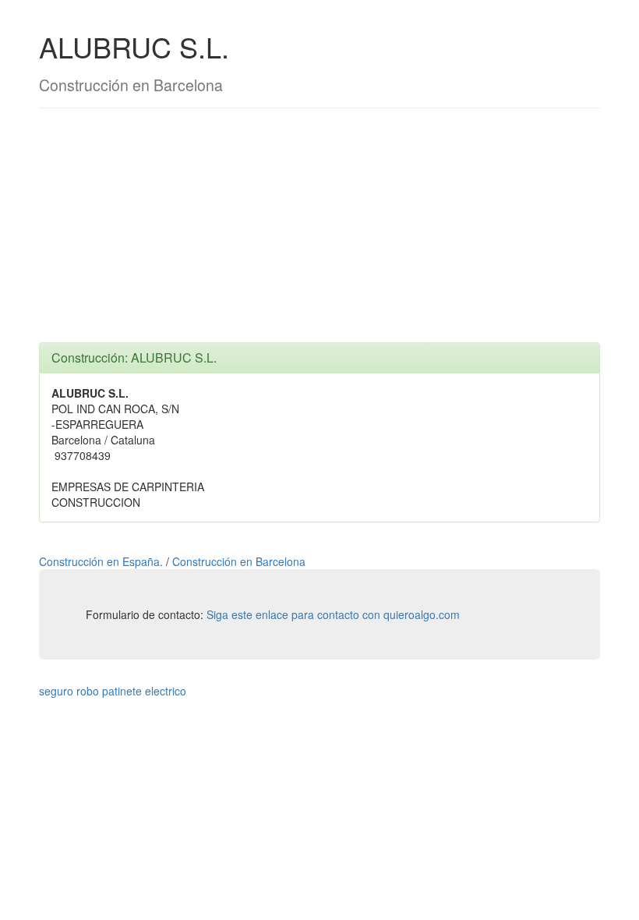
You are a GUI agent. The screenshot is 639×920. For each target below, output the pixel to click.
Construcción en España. (102, 561)
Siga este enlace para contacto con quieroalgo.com (333, 614)
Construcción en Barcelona (238, 561)
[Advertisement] (319, 233)
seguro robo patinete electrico (112, 691)
